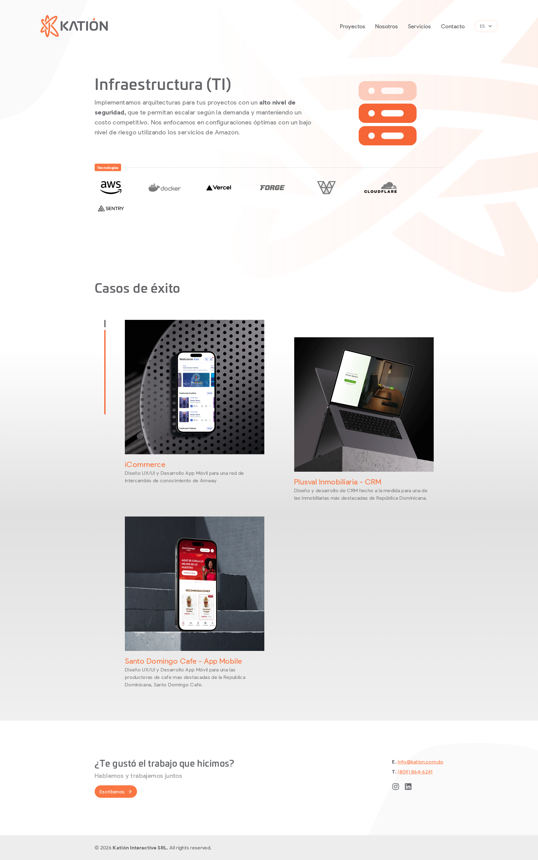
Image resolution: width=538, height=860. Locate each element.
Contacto (453, 26)
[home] (74, 26)
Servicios (419, 26)
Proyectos (352, 26)
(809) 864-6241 (415, 771)
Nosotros (386, 26)
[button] (486, 26)
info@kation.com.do (420, 761)
